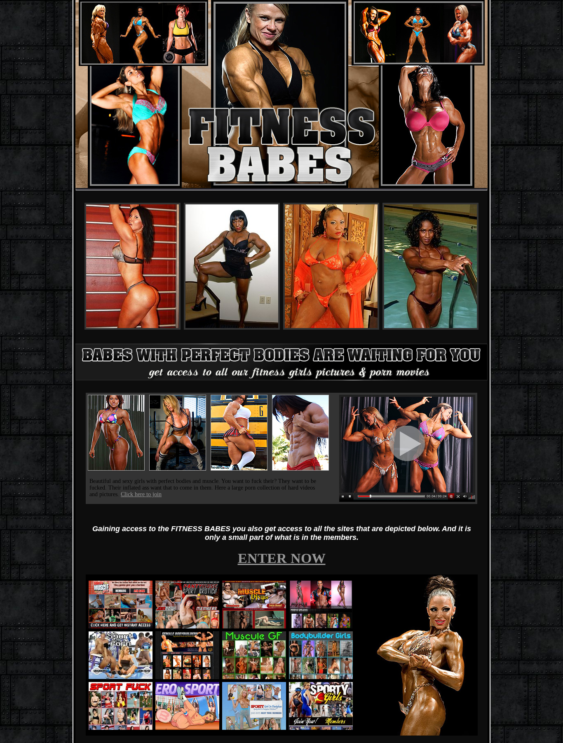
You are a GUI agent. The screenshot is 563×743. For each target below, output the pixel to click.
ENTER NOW (282, 558)
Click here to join (141, 494)
